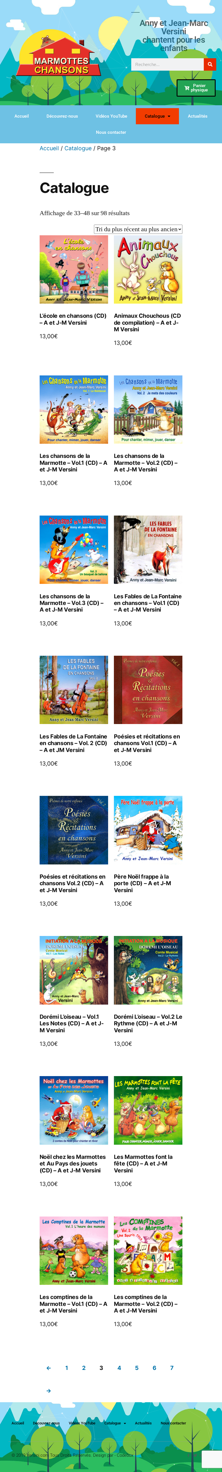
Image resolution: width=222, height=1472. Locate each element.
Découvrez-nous (62, 116)
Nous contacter (111, 132)
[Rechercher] (210, 64)
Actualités (198, 116)
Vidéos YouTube (111, 116)
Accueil (21, 116)
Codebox (125, 1455)
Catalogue (155, 116)
